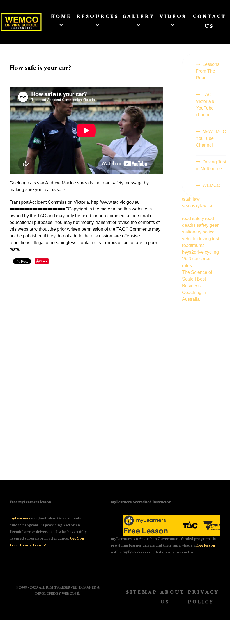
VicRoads (192, 258)
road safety (193, 218)
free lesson (205, 546)
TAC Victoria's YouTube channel (205, 104)
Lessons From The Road (207, 71)
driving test (208, 238)
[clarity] (17, 22)
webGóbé (70, 594)
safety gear (208, 225)
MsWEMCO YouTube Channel (211, 138)
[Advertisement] (201, 387)
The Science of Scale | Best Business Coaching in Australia (197, 286)
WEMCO (211, 185)
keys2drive (193, 252)
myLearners (20, 519)
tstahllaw (191, 199)
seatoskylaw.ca (197, 205)
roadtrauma (193, 245)
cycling (212, 252)
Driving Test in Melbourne (211, 165)
